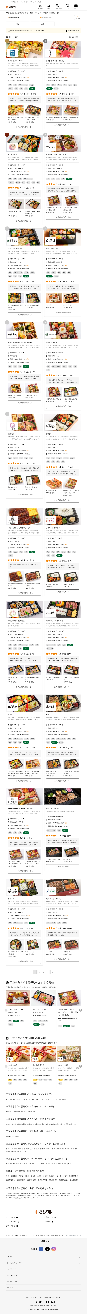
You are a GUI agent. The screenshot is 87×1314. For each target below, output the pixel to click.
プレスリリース (53, 1305)
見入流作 (36, 1149)
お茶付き (8, 1124)
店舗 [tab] (42, 24)
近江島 (11, 1149)
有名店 (14, 1124)
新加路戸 (58, 1149)
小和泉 (47, 1149)
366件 (65, 94)
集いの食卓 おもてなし (41, 1015)
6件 (65, 836)
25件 (65, 375)
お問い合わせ (10, 1226)
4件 (65, 928)
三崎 (25, 1151)
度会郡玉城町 (63, 1180)
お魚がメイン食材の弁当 (13, 1112)
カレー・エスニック (41, 1099)
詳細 (28, 77)
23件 (27, 654)
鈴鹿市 (39, 1176)
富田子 (75, 1149)
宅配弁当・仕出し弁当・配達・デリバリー (20, 1235)
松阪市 (27, 1176)
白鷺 (18, 1151)
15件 (27, 188)
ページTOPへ (42, 1241)
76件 (65, 467)
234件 (65, 282)
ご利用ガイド (49, 1217)
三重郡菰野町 (10, 1180)
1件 (27, 928)
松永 (21, 1151)
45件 (27, 560)
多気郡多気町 (42, 1180)
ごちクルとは (10, 1217)
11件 (65, 561)
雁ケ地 (27, 1149)
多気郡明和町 (53, 1180)
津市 (7, 1176)
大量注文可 (38, 1124)
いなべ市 (58, 1176)
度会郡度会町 (74, 1180)
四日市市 (14, 1176)
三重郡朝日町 (21, 1180)
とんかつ (28, 1099)
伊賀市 (65, 1176)
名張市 (45, 1176)
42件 (27, 748)
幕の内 (64, 1099)
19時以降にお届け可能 (69, 1124)
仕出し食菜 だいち (15, 1015)
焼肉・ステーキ (20, 1099)
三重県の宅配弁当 (40, 1235)
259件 (27, 94)
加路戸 (19, 1149)
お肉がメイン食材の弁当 (28, 1112)
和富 (15, 1149)
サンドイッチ (51, 1099)
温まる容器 (45, 1124)
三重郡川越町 (31, 1180)
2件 (65, 654)
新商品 (19, 1124)
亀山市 (51, 1176)
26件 (27, 282)
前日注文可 (30, 1124)
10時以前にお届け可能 (55, 1124)
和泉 (7, 1149)
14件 (65, 184)
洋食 (11, 1099)
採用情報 (48, 1305)
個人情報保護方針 (41, 1305)
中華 (14, 1099)
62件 (27, 372)
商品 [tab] (17, 24)
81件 (65, 748)
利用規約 (47, 1221)
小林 (51, 1149)
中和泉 (8, 1151)
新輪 (63, 1149)
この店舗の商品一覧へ (24, 127)
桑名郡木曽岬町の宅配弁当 (55, 1235)
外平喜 (67, 1149)
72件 (27, 463)
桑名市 (33, 1176)
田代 (71, 1149)
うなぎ (69, 1099)
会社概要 (31, 1305)
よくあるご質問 (11, 1221)
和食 (7, 1099)
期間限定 (24, 1124)
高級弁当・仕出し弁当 (12, 1136)
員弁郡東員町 (73, 1176)
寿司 (33, 1099)
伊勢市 (20, 1176)
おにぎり (58, 1099)
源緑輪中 (42, 1149)
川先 (23, 1149)
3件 (27, 838)
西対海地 (13, 1151)
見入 (31, 1149)
